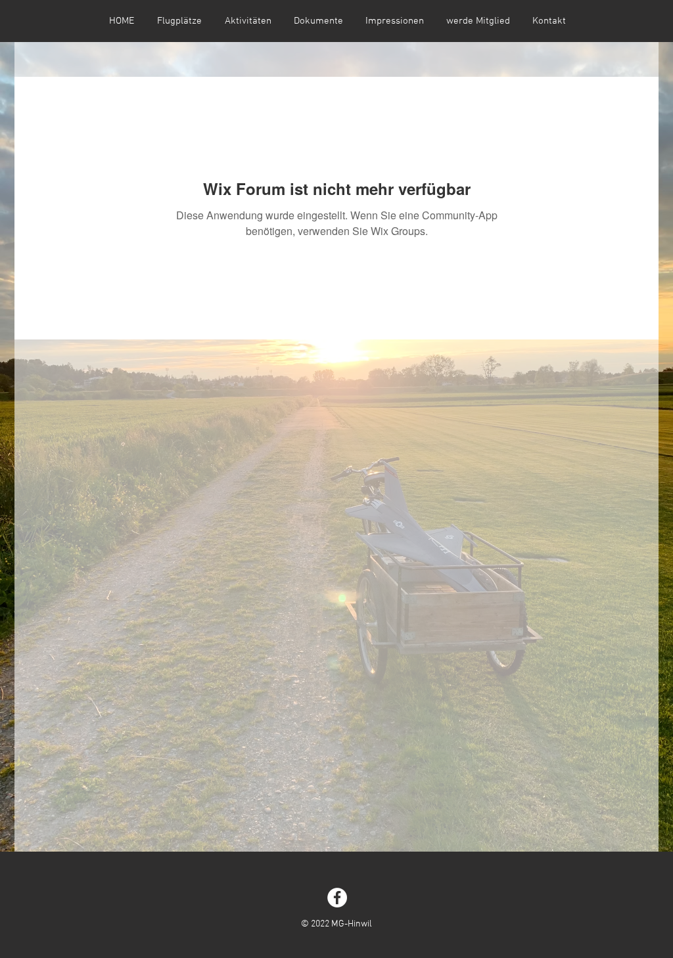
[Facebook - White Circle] (337, 897)
